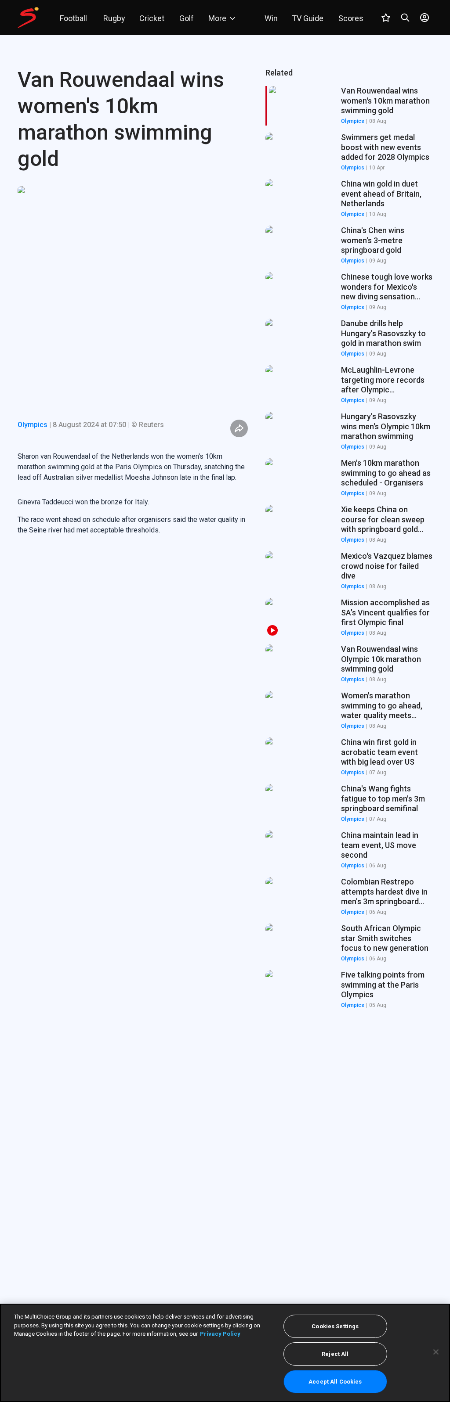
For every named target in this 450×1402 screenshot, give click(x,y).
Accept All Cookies (335, 1381)
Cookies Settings (335, 1326)
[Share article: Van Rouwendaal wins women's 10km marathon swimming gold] (239, 428)
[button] (348, 152)
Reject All (335, 1354)
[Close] (436, 1352)
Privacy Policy (220, 1333)
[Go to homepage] (28, 17)
